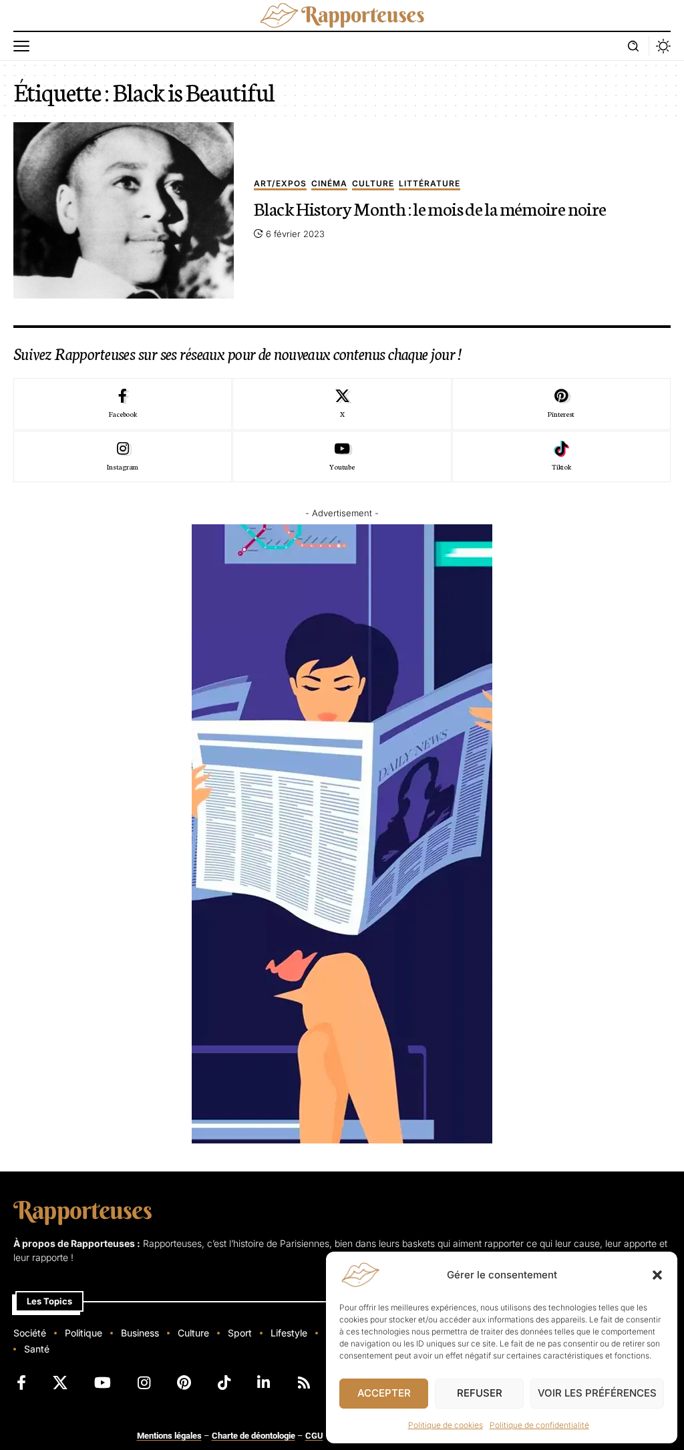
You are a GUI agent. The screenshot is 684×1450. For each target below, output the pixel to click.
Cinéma (329, 184)
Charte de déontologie (253, 1436)
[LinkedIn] (263, 1383)
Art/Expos (280, 184)
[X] (341, 404)
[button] (657, 1275)
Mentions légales (169, 1436)
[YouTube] (102, 1383)
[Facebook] (122, 404)
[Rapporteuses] (342, 15)
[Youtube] (341, 457)
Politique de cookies (445, 1425)
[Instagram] (122, 457)
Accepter (384, 1393)
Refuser (479, 1393)
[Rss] (304, 1383)
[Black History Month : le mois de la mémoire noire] (123, 210)
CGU (314, 1436)
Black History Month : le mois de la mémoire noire (430, 207)
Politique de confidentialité (539, 1425)
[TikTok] (224, 1383)
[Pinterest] (561, 404)
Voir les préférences (597, 1393)
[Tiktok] (561, 457)
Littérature (429, 184)
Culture (373, 184)
